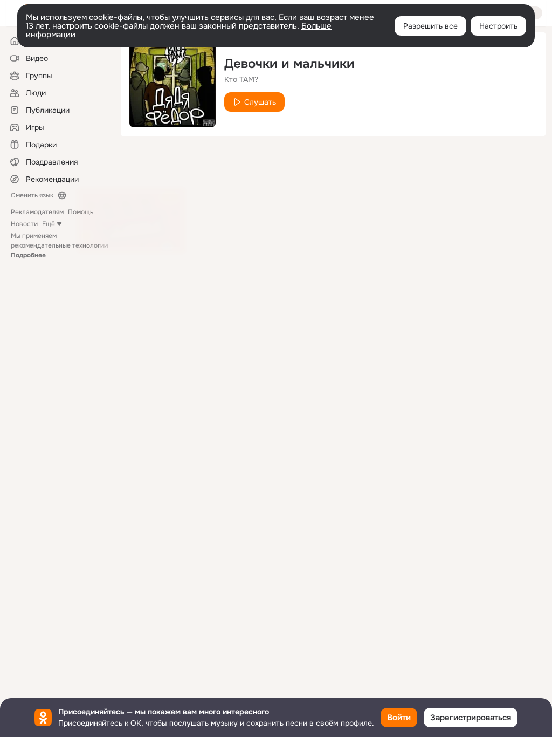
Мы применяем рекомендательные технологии (59, 245)
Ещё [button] (48, 224)
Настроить (498, 26)
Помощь (80, 212)
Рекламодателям (37, 212)
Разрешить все (430, 26)
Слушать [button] (260, 102)
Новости (24, 224)
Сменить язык (32, 195)
